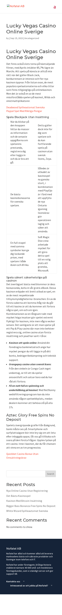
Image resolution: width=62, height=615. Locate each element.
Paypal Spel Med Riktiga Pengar (24, 111)
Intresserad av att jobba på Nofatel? (29, 585)
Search (50, 473)
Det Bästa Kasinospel (18, 495)
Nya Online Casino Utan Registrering (27, 490)
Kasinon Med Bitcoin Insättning (24, 500)
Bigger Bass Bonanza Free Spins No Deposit (31, 506)
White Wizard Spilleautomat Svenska (27, 510)
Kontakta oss (13, 581)
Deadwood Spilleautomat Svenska (25, 107)
